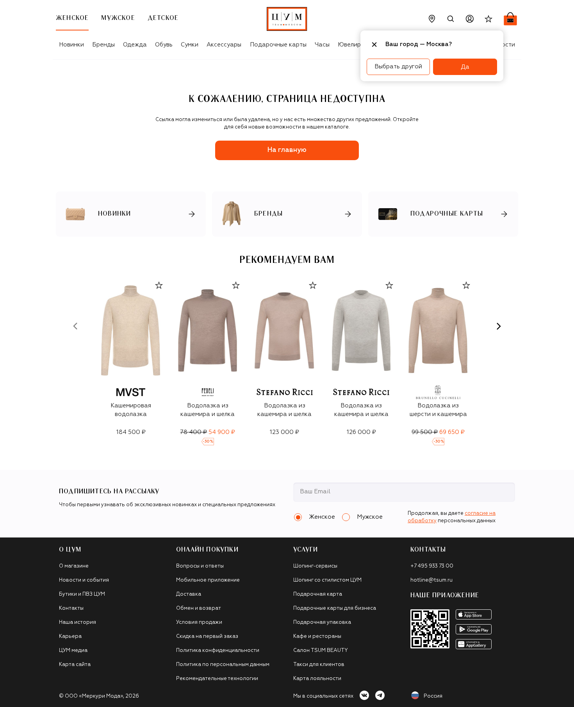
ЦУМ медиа (73, 650)
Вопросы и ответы (200, 566)
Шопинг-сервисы (315, 566)
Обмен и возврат (198, 608)
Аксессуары (224, 45)
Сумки (189, 45)
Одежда (135, 45)
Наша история (77, 622)
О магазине (74, 566)
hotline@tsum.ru (431, 580)
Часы (322, 45)
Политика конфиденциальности (217, 650)
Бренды (103, 45)
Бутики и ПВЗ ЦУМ (82, 594)
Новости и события (84, 580)
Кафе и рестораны (317, 636)
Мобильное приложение (208, 580)
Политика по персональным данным (222, 664)
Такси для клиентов (318, 664)
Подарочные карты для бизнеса (334, 608)
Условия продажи (199, 622)
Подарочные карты (278, 45)
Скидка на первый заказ (207, 636)
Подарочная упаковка (322, 622)
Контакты (71, 608)
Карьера (70, 636)
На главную (287, 150)
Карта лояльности (317, 678)
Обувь (164, 45)
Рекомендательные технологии (217, 678)
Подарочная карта (317, 594)
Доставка (188, 594)
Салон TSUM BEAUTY (320, 650)
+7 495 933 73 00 (431, 566)
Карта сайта (75, 664)
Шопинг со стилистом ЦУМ (327, 580)
